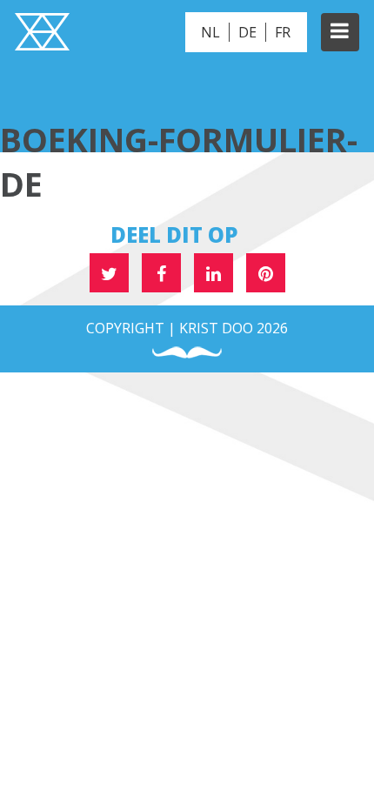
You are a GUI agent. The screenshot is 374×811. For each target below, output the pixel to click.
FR (283, 32)
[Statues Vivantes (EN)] (42, 34)
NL (210, 32)
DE (247, 32)
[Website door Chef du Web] (187, 352)
